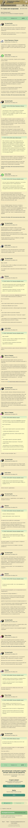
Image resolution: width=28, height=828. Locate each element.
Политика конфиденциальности (18, 821)
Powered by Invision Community (14, 826)
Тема (7, 821)
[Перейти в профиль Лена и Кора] (2, 636)
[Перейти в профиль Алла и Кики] (2, 55)
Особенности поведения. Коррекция (15, 13)
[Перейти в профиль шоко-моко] (2, 246)
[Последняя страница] (26, 18)
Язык (3, 821)
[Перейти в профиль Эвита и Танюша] (2, 356)
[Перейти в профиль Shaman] (2, 277)
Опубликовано (11, 25)
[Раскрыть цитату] (3, 106)
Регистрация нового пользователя (14, 786)
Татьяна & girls (7, 12)
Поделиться (7, 803)
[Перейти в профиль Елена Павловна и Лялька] (2, 41)
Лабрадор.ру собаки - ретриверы (13, 1)
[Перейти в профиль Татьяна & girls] (2, 24)
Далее (23, 18)
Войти (14, 795)
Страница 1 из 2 (14, 18)
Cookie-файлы (14, 823)
